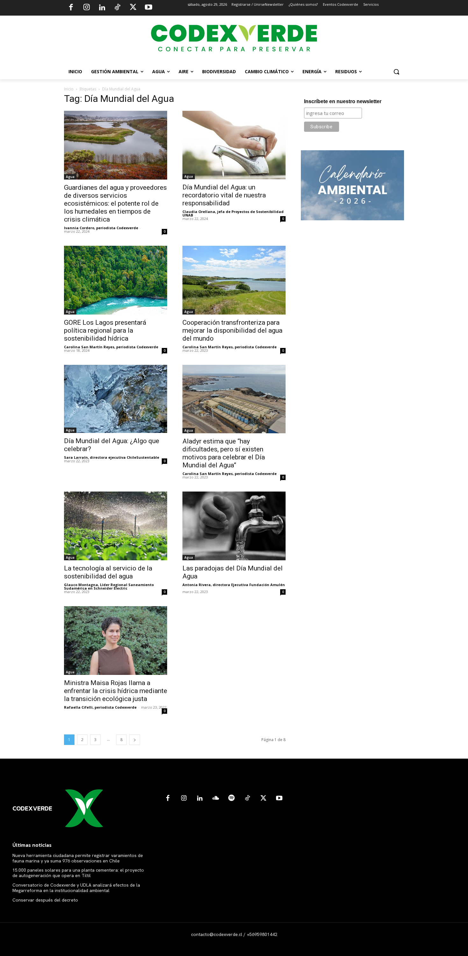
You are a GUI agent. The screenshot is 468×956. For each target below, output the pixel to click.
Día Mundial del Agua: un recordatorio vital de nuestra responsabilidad (224, 195)
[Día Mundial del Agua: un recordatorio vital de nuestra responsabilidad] (234, 145)
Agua (70, 176)
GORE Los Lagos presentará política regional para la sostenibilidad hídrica (105, 330)
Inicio (69, 89)
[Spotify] (231, 798)
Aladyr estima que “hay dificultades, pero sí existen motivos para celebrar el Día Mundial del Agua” (223, 453)
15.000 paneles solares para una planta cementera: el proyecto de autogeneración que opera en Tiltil (78, 872)
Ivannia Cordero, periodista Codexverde (101, 227)
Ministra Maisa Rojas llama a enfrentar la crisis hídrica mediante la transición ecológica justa (115, 691)
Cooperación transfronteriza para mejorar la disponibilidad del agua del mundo (232, 330)
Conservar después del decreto (45, 900)
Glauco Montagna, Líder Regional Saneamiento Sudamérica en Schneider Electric (109, 586)
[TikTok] (117, 8)
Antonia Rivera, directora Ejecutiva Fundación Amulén (233, 584)
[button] (396, 71)
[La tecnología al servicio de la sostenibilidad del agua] (115, 526)
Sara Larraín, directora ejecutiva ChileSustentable (111, 457)
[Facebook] (71, 8)
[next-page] (134, 739)
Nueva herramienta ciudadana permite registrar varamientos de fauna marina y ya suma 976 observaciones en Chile (77, 858)
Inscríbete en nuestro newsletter (342, 101)
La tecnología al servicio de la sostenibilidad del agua (108, 572)
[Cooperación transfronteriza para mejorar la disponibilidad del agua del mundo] (234, 280)
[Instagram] (87, 8)
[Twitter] (133, 8)
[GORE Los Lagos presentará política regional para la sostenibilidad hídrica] (115, 280)
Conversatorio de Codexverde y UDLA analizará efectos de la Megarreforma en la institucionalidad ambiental (76, 887)
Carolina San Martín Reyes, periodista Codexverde (111, 346)
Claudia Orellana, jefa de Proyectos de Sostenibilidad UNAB (233, 213)
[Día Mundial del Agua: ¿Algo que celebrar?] (115, 399)
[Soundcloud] (215, 798)
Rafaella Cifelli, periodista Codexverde (100, 707)
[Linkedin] (102, 8)
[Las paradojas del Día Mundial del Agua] (234, 526)
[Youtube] (148, 8)
